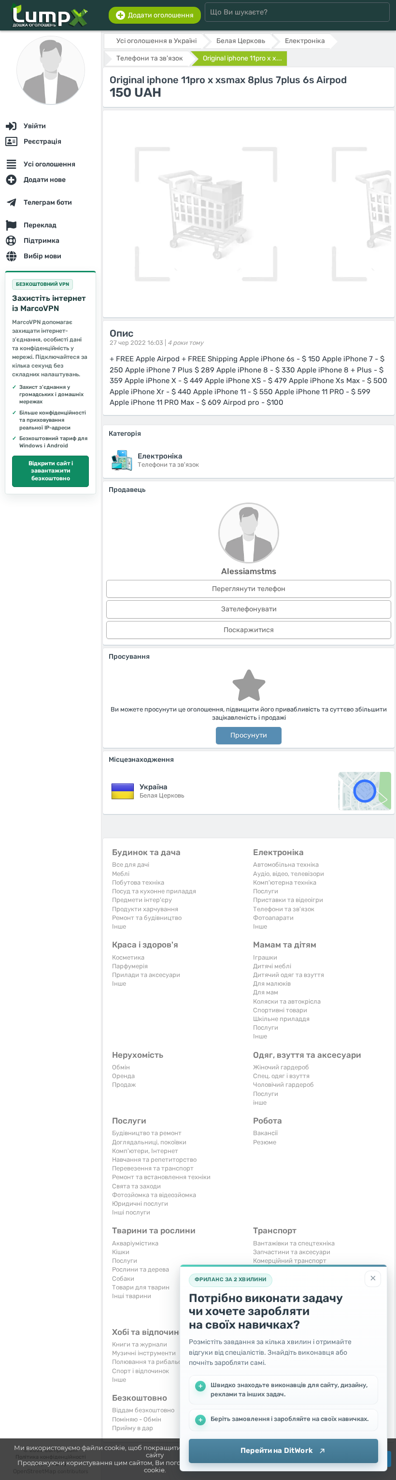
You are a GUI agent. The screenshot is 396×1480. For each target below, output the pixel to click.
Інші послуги (131, 1212)
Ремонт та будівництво (147, 917)
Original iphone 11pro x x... (242, 58)
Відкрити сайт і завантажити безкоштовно (50, 471)
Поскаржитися (249, 630)
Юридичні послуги (140, 1203)
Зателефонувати (249, 609)
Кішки (120, 1252)
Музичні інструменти (144, 1353)
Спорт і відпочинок (140, 1371)
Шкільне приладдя (281, 1018)
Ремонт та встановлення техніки (161, 1177)
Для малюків (272, 983)
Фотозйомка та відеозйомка (154, 1195)
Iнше (119, 926)
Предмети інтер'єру (142, 899)
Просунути (248, 735)
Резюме (264, 1142)
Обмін (121, 1067)
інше (260, 1102)
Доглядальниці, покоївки (149, 1142)
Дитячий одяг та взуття (288, 974)
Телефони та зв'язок (283, 909)
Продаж (124, 1084)
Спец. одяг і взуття (281, 1076)
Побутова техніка (138, 882)
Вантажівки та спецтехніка (294, 1243)
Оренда (123, 1076)
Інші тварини (131, 1296)
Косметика (128, 957)
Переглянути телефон (248, 589)
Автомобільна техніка (286, 864)
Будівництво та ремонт (147, 1133)
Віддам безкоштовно (143, 1410)
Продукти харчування (145, 909)
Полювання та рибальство (152, 1361)
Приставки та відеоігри (288, 899)
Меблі (120, 873)
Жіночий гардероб (281, 1067)
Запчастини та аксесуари (291, 1252)
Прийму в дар (132, 1428)
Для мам (265, 992)
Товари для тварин (141, 1287)
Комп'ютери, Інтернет (145, 1150)
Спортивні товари (280, 1010)
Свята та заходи (136, 1186)
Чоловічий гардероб (283, 1084)
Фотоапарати (273, 917)
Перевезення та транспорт (153, 1168)
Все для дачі (130, 864)
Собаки (123, 1278)
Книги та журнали (139, 1344)
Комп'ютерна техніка (284, 882)
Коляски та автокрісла (287, 1001)
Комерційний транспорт (289, 1260)
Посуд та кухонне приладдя (154, 891)
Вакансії (265, 1133)
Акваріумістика (135, 1243)
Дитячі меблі (272, 966)
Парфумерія (130, 966)
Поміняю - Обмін (136, 1419)
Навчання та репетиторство (154, 1159)
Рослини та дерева (140, 1269)
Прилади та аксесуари (146, 974)
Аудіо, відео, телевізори (288, 873)
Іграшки (265, 957)
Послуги (265, 891)
